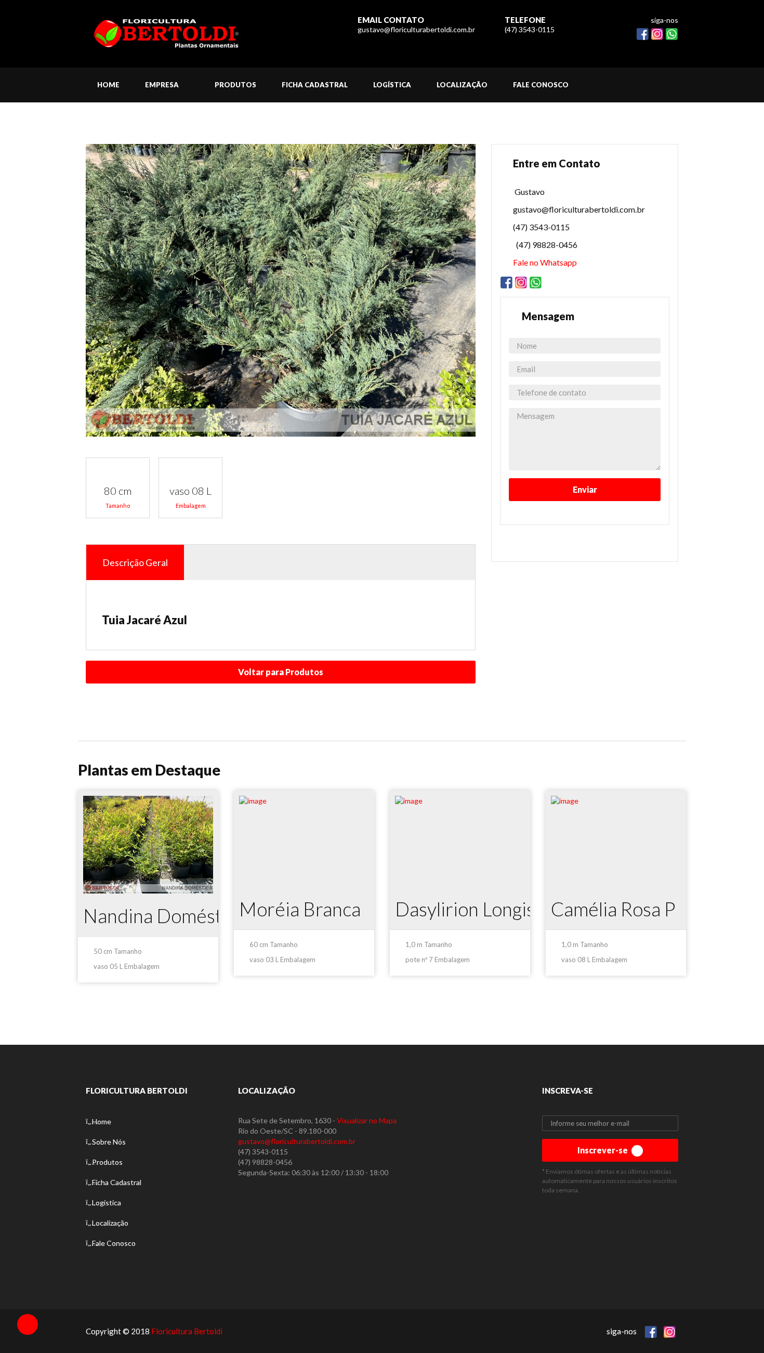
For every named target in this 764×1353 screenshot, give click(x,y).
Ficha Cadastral (116, 1182)
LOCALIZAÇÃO (462, 85)
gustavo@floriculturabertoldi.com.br (416, 29)
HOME (108, 85)
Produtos (107, 1162)
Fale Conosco (114, 1243)
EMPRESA (162, 85)
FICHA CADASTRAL (315, 85)
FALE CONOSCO (541, 85)
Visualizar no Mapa (367, 1120)
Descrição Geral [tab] (135, 562)
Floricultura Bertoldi (186, 1331)
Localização (110, 1222)
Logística (106, 1202)
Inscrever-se (603, 1150)
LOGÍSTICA (392, 85)
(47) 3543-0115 (530, 29)
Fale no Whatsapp (545, 262)
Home (101, 1121)
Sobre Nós (109, 1141)
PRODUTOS (235, 85)
